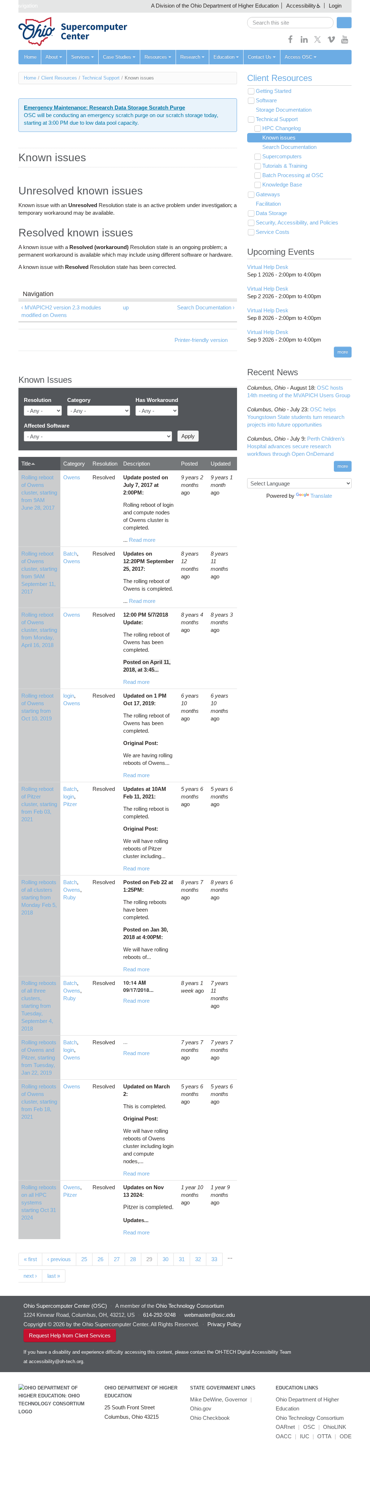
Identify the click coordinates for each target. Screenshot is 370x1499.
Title (26, 464)
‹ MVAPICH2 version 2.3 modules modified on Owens (61, 311)
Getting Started (273, 91)
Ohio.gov (200, 1408)
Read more (142, 540)
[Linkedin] (304, 42)
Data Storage (271, 213)
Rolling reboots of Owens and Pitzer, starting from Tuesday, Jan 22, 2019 (38, 1057)
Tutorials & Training (284, 166)
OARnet (285, 1427)
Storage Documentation (283, 110)
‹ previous (59, 1259)
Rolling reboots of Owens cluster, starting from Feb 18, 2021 (39, 1101)
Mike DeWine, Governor (218, 1399)
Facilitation (268, 204)
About (52, 57)
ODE (346, 1436)
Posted (189, 464)
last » (53, 1276)
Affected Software (46, 426)
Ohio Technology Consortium (310, 1418)
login (68, 696)
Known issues (279, 137)
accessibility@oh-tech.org (56, 1361)
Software (266, 100)
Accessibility (301, 6)
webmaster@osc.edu (209, 1315)
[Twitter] (317, 42)
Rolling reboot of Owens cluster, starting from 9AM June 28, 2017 (39, 492)
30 (165, 1259)
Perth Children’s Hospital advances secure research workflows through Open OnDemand (296, 446)
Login (335, 6)
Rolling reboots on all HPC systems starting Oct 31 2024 (38, 1202)
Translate (321, 496)
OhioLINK (334, 1427)
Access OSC (298, 57)
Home (30, 57)
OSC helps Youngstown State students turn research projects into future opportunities (295, 417)
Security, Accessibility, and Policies (297, 222)
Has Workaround (156, 400)
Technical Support (101, 78)
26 (100, 1259)
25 (84, 1259)
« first (30, 1259)
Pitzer (70, 804)
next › (30, 1276)
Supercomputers (282, 156)
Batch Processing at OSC (292, 175)
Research (190, 57)
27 (117, 1259)
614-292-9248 (159, 1315)
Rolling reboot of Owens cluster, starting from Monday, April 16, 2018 (39, 630)
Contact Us (259, 57)
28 (133, 1259)
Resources (156, 57)
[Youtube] (345, 42)
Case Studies (117, 57)
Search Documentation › (206, 307)
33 (214, 1259)
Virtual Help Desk (267, 267)
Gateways (268, 194)
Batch (70, 554)
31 (182, 1259)
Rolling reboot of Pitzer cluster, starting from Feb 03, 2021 (39, 804)
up (126, 307)
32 (198, 1259)
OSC (309, 1427)
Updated (221, 464)
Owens (71, 477)
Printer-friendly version (201, 340)
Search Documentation (289, 147)
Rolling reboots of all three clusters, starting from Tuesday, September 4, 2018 (38, 1006)
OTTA (324, 1436)
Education (224, 57)
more (342, 352)
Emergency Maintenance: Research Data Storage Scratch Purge (104, 107)
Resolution (37, 400)
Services (80, 57)
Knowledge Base (282, 184)
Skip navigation (20, 6)
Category (78, 400)
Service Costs (272, 232)
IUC (304, 1436)
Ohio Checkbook (210, 1418)
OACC (284, 1436)
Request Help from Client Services (70, 1335)
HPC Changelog (281, 128)
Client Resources (59, 78)
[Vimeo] (331, 42)
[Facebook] (290, 42)
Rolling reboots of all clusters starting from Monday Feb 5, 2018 (39, 897)
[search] (290, 22)
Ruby (69, 897)
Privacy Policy (224, 1324)
